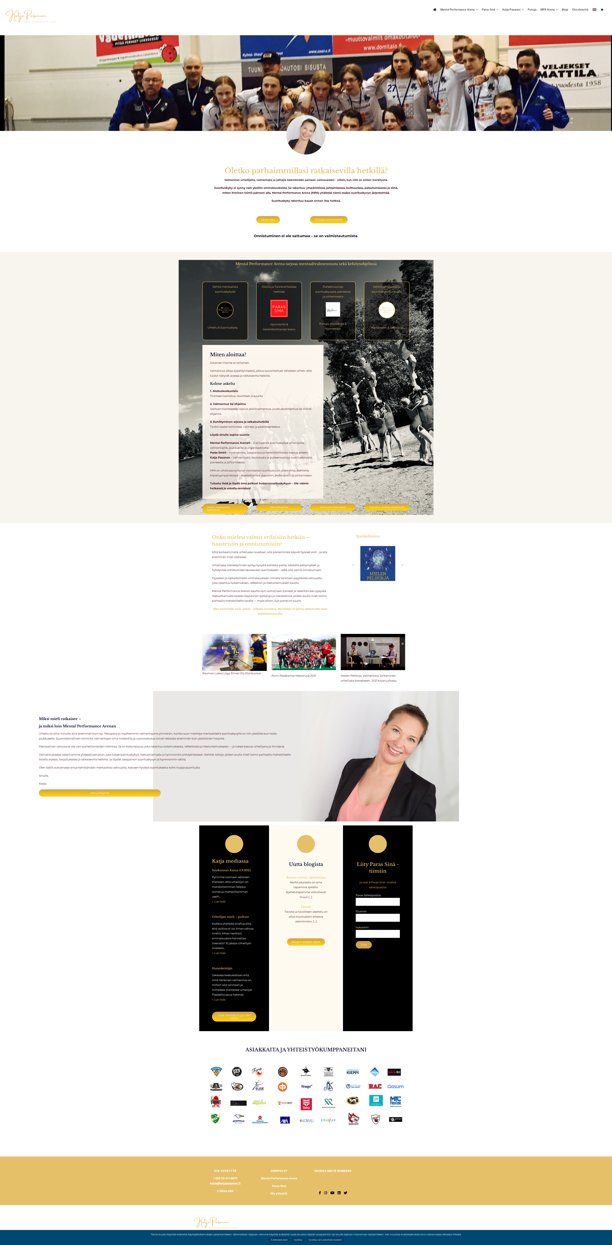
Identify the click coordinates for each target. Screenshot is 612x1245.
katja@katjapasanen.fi (225, 1183)
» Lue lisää (219, 901)
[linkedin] (339, 1193)
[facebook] (320, 1193)
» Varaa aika (225, 1190)
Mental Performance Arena (279, 1178)
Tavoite (306, 907)
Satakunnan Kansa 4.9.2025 (231, 870)
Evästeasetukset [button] (279, 1239)
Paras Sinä (279, 1186)
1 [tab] (370, 597)
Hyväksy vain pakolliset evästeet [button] (325, 1239)
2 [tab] (375, 597)
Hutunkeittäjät (222, 968)
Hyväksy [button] (298, 1239)
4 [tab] (385, 597)
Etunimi (361, 911)
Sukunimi (362, 927)
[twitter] (345, 1193)
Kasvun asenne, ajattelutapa (306, 877)
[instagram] (325, 1193)
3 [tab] (380, 597)
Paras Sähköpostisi (368, 895)
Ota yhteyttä (279, 1193)
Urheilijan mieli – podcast (230, 917)
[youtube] (332, 1193)
